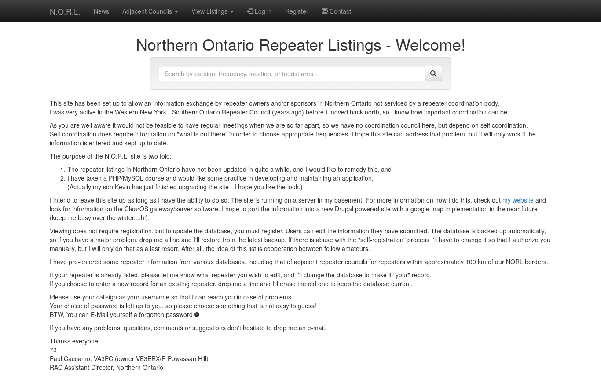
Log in (262, 11)
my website (518, 199)
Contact (339, 11)
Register (296, 11)
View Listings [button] (210, 11)
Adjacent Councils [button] (148, 11)
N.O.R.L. (65, 11)
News (101, 11)
